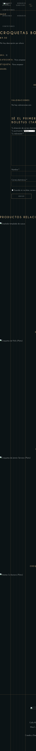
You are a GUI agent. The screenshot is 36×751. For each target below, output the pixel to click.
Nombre (15, 170)
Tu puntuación (18, 131)
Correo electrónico (19, 180)
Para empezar (20, 60)
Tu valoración (18, 134)
